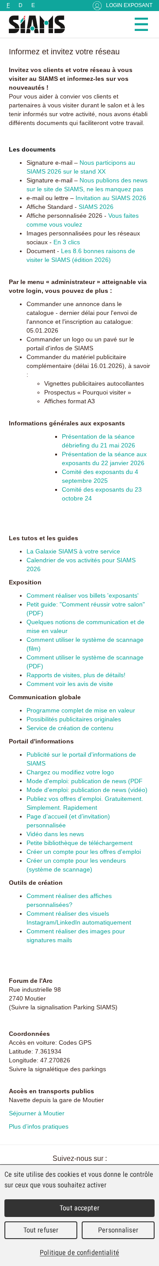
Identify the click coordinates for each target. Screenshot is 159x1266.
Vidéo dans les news (55, 834)
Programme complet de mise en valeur (80, 710)
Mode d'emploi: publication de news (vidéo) (87, 789)
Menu (141, 24)
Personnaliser (118, 1230)
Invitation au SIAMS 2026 (111, 197)
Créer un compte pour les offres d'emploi (83, 851)
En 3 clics (66, 242)
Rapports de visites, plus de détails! (75, 674)
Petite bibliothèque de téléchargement (79, 842)
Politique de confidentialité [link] (79, 1252)
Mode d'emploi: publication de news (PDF (84, 781)
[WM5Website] (33, 24)
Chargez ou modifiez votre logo (70, 772)
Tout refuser (41, 1230)
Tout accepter (79, 1208)
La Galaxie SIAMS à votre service (73, 551)
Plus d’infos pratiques (38, 1126)
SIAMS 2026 (96, 206)
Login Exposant (129, 5)
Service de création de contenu (70, 728)
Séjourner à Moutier (36, 1113)
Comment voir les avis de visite (69, 683)
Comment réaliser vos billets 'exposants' (82, 595)
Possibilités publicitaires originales (73, 719)
